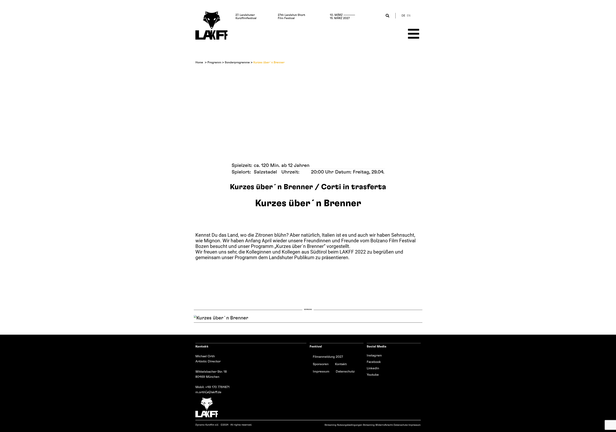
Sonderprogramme (237, 62)
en (409, 15)
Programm (214, 62)
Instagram (374, 355)
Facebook (374, 362)
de (403, 15)
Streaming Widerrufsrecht (378, 425)
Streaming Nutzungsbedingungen (343, 425)
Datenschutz (345, 371)
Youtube (373, 374)
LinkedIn (373, 368)
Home (199, 62)
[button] (387, 15)
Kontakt (341, 364)
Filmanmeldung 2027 (328, 356)
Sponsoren (321, 364)
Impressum (321, 371)
